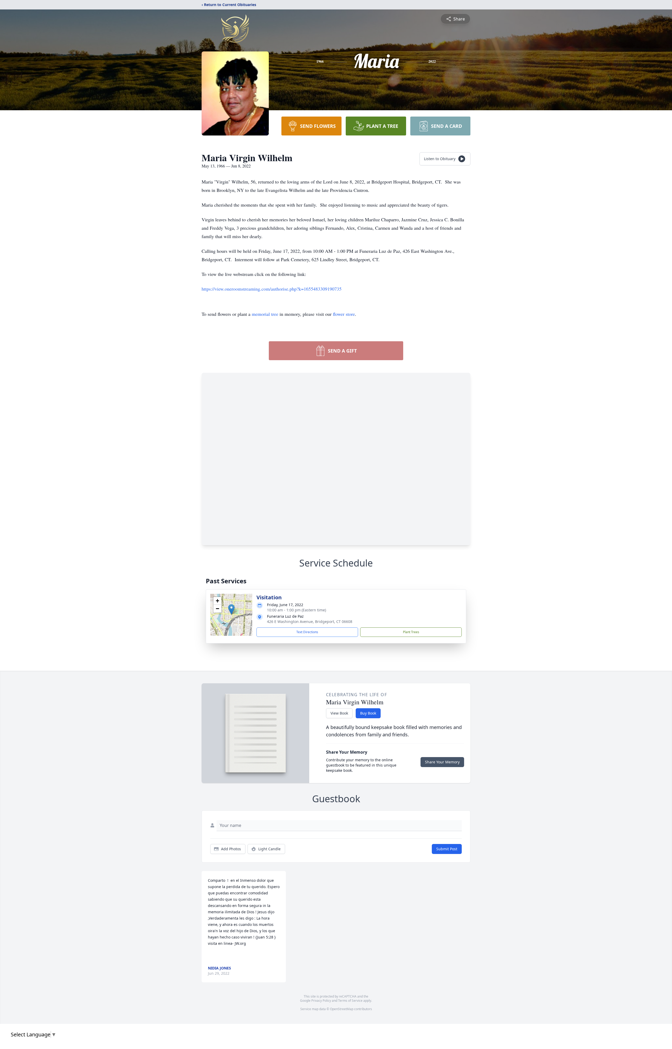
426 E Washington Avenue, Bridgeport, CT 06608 (309, 621)
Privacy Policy (321, 1000)
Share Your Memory (442, 761)
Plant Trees (411, 632)
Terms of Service (350, 1000)
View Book (339, 713)
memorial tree (265, 314)
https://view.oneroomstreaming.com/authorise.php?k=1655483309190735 (272, 289)
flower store (344, 314)
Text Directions (307, 632)
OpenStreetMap (341, 1009)
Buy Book (368, 713)
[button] (231, 609)
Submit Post (446, 848)
